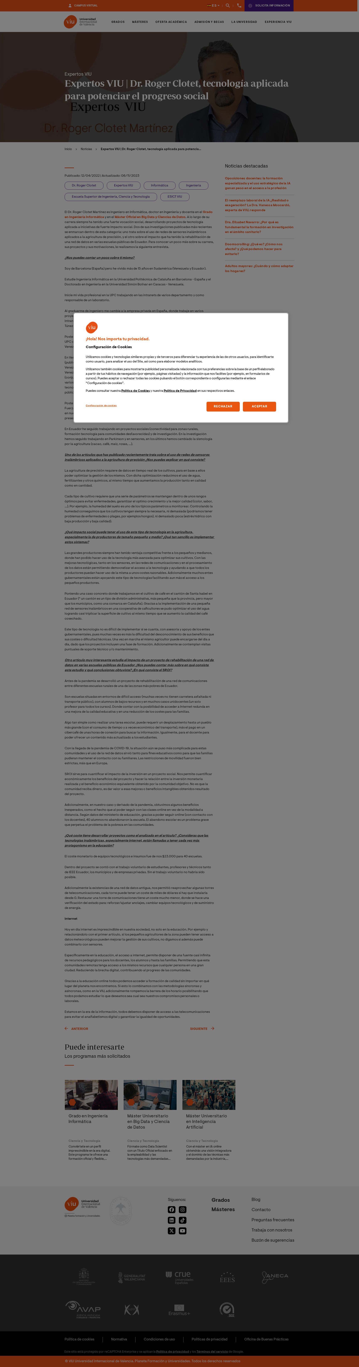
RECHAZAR (223, 406)
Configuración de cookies (101, 406)
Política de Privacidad (180, 391)
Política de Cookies (135, 391)
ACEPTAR (259, 406)
